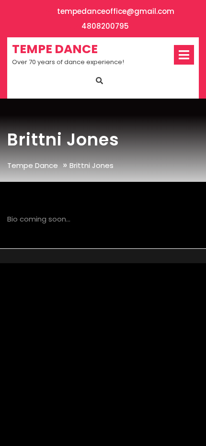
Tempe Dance (55, 49)
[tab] (184, 54)
